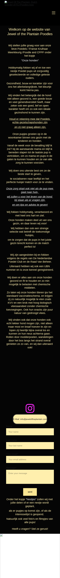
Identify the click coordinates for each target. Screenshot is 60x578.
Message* (11, 468)
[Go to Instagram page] (30, 408)
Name (9, 426)
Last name (11, 440)
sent (30, 492)
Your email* (12, 454)
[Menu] (53, 12)
